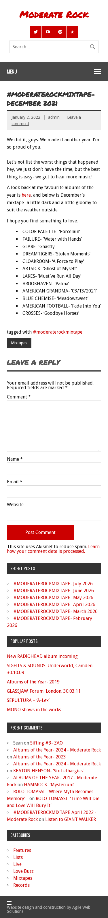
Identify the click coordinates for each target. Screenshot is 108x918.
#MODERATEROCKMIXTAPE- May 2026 (53, 597)
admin (54, 117)
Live (17, 864)
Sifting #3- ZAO (46, 743)
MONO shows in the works (34, 709)
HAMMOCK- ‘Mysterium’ (49, 784)
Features (22, 850)
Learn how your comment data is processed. (53, 549)
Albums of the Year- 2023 (39, 757)
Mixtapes (19, 343)
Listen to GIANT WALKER (70, 819)
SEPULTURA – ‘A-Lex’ (28, 700)
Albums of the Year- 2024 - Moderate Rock (57, 750)
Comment (19, 397)
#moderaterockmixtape (57, 332)
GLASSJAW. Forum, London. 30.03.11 (44, 691)
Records (21, 885)
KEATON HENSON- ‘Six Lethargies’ (48, 770)
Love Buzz (23, 871)
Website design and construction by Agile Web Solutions (48, 909)
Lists (18, 857)
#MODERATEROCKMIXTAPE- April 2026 (54, 604)
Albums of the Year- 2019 (33, 682)
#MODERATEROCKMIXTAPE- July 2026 (53, 583)
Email (14, 482)
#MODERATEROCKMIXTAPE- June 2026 (53, 590)
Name (15, 459)
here (26, 195)
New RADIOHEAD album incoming (42, 656)
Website (15, 504)
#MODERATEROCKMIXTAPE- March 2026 (55, 611)
